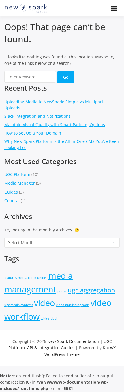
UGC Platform (17, 174)
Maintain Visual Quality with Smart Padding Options (54, 124)
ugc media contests (18, 305)
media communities (32, 278)
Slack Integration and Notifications (37, 116)
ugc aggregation (91, 290)
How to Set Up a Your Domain (32, 133)
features (10, 278)
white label (49, 318)
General (12, 200)
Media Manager (19, 183)
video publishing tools (72, 305)
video (44, 303)
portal (62, 291)
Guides (11, 192)
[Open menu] (114, 8)
